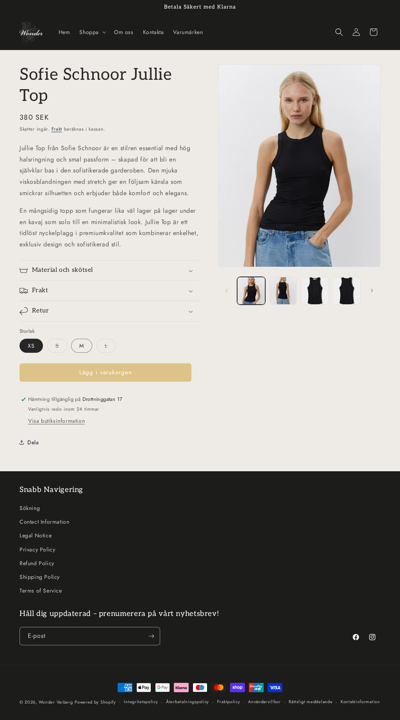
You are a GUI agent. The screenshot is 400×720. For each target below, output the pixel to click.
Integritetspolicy (141, 701)
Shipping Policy (40, 577)
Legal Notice (36, 535)
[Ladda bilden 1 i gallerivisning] (251, 291)
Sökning (30, 508)
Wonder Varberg (56, 702)
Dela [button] (33, 442)
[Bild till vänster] (226, 290)
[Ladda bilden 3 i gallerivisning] (315, 291)
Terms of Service (41, 590)
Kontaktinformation (360, 701)
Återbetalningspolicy (187, 701)
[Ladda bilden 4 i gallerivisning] (347, 291)
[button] (92, 32)
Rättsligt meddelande (310, 701)
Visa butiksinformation (56, 421)
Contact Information (44, 522)
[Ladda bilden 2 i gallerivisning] (283, 291)
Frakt (57, 129)
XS (31, 346)
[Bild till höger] (371, 290)
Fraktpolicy (228, 701)
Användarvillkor (264, 701)
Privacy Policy (37, 549)
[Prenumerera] (151, 636)
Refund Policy (37, 563)
